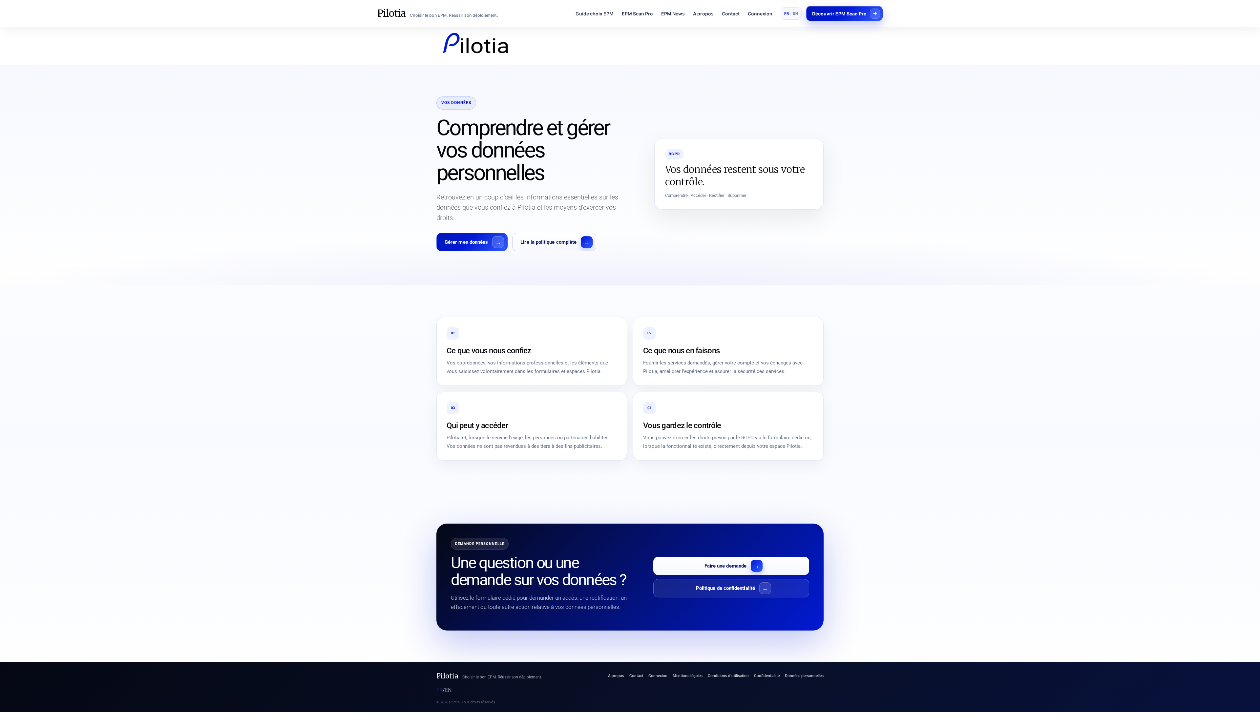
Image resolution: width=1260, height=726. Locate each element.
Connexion (760, 13)
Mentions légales (688, 676)
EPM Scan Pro (637, 13)
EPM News (673, 13)
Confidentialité (767, 676)
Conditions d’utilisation (728, 676)
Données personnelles (804, 676)
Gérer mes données (466, 242)
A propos (703, 13)
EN (795, 13)
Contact (731, 13)
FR (786, 13)
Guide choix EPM (595, 13)
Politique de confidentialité (725, 588)
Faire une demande (725, 566)
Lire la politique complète (548, 242)
